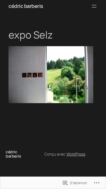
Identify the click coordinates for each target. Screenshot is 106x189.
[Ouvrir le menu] (94, 6)
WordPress (75, 154)
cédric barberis (25, 6)
